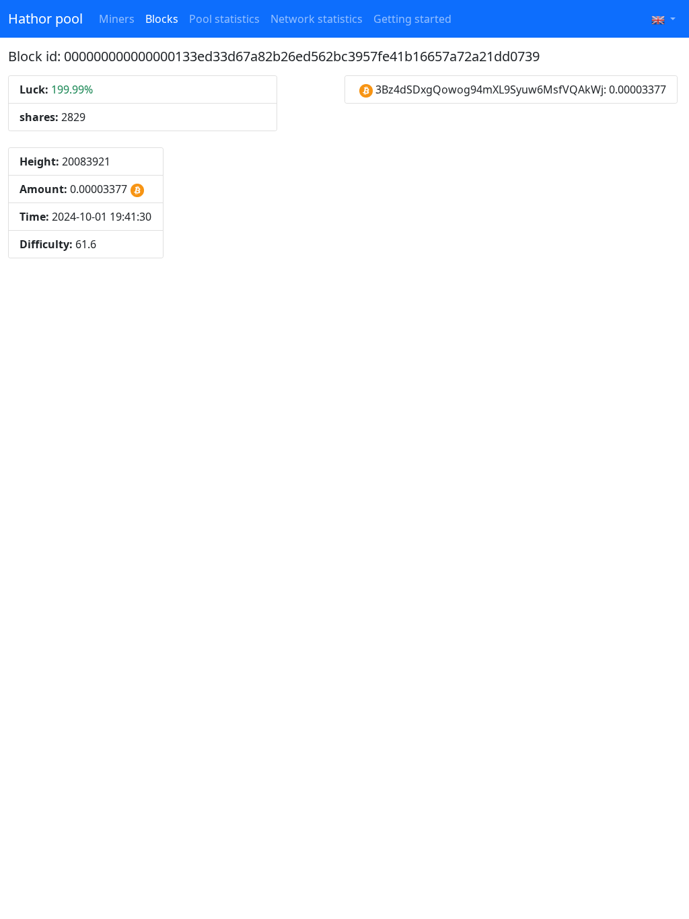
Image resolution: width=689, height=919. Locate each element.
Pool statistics (224, 18)
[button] (663, 18)
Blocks (161, 18)
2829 (52, 117)
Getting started (412, 18)
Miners (117, 18)
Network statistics (316, 18)
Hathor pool (45, 18)
